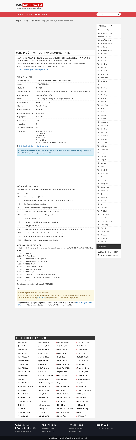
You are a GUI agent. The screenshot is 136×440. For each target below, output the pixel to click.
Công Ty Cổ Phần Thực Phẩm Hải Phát (31, 266)
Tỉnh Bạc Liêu (101, 61)
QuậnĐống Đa (61, 375)
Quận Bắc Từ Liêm (82, 357)
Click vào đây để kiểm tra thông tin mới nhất (33, 146)
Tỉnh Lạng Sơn (102, 153)
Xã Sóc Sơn (21, 405)
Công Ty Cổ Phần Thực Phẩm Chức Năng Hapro (45, 151)
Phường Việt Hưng (43, 405)
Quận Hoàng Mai (42, 346)
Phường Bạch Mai (62, 394)
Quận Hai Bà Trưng (63, 342)
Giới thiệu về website (48, 428)
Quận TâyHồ (41, 372)
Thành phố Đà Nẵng (104, 40)
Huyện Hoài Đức (82, 361)
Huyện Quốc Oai (62, 349)
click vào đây (41, 298)
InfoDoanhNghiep (70, 438)
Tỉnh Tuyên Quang (103, 231)
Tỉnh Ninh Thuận (102, 173)
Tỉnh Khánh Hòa (102, 136)
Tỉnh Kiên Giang (102, 139)
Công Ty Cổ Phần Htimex (27, 256)
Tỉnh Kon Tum (102, 143)
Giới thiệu (29, 14)
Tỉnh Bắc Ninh (102, 64)
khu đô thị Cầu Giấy (83, 379)
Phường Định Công (23, 398)
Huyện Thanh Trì (82, 353)
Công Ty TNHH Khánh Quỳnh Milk (30, 269)
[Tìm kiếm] (119, 14)
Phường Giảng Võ (42, 416)
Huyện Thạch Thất (62, 368)
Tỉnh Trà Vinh (101, 228)
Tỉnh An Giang (102, 47)
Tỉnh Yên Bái (101, 242)
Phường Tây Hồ (42, 398)
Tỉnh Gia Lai (101, 108)
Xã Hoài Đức (21, 390)
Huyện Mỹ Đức (81, 364)
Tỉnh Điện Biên (102, 98)
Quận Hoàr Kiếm (82, 375)
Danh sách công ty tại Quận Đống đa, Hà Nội (33, 70)
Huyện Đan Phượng (83, 342)
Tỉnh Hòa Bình (102, 129)
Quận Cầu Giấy (22, 342)
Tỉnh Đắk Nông (102, 95)
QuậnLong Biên (42, 379)
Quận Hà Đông (22, 353)
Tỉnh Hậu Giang (102, 125)
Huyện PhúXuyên (23, 383)
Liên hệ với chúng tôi (48, 431)
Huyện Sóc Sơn (42, 353)
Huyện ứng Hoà (42, 361)
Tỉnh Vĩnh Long (102, 235)
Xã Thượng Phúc (82, 401)
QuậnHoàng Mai (22, 375)
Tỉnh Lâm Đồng (102, 149)
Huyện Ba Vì (60, 357)
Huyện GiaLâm (61, 383)
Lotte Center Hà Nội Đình (45, 383)
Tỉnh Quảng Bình (102, 184)
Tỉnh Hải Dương (102, 122)
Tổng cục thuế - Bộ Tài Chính (38, 281)
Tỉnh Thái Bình (102, 211)
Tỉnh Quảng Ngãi (103, 190)
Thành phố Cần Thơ (103, 37)
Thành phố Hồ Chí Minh (105, 33)
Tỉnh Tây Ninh (102, 207)
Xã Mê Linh (21, 409)
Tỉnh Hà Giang (102, 112)
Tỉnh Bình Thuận (102, 81)
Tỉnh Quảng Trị (102, 197)
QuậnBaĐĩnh (80, 383)
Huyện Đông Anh (62, 361)
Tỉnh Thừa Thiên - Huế (104, 221)
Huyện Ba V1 (21, 379)
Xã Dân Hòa (60, 401)
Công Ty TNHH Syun (25, 253)
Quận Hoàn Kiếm (42, 357)
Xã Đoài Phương (82, 409)
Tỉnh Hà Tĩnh (101, 119)
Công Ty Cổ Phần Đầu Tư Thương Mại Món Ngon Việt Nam (38, 274)
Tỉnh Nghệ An (101, 166)
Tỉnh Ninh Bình (102, 170)
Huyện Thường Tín (23, 357)
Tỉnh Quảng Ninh (103, 194)
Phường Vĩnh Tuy (62, 390)
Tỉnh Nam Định (102, 163)
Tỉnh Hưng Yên (102, 132)
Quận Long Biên (62, 346)
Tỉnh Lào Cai (101, 156)
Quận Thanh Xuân (42, 349)
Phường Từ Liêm (42, 394)
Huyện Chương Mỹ (23, 349)
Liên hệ (44, 14)
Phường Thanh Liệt (43, 386)
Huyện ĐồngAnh (82, 372)
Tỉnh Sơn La (101, 204)
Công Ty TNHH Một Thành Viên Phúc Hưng (33, 261)
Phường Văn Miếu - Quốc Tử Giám (65, 409)
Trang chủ (19, 14)
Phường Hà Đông (62, 386)
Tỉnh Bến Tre (101, 67)
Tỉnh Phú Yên (101, 180)
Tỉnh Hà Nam (101, 115)
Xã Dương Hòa (41, 409)
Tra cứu (37, 14)
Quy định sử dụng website (76, 428)
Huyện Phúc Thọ (23, 361)
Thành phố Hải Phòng (104, 43)
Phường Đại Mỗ (22, 416)
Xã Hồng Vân (81, 394)
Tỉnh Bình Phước (102, 78)
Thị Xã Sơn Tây (22, 364)
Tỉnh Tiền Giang (102, 225)
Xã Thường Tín (81, 416)
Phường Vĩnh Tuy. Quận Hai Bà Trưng (26, 386)
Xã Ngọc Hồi (80, 405)
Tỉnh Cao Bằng (102, 88)
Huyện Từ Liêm (22, 368)
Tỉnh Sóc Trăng (102, 201)
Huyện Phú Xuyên (42, 368)
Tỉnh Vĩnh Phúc (102, 238)
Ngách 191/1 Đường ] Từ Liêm (45, 375)
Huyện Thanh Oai (62, 364)
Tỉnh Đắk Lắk (101, 91)
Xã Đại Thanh (61, 405)
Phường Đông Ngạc (24, 412)
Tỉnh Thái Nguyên (103, 214)
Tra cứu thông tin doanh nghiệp (105, 428)
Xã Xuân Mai (41, 401)
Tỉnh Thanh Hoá (102, 218)
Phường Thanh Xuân (83, 390)
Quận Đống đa (81, 349)
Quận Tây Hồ (81, 346)
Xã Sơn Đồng (61, 416)
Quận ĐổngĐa (61, 379)
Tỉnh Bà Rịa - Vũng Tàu (104, 50)
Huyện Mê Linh (41, 364)
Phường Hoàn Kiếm (24, 394)
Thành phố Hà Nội (82, 368)
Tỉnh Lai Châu (102, 146)
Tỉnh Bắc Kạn (101, 57)
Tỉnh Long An (101, 160)
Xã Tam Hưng (81, 398)
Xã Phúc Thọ (41, 412)
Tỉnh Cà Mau (101, 84)
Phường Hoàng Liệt (63, 398)
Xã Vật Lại (80, 412)
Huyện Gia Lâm (61, 353)
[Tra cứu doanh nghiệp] (30, 6)
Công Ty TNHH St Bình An (27, 264)
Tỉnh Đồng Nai (102, 102)
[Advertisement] (55, 36)
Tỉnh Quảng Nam (103, 187)
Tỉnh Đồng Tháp (102, 105)
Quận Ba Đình (22, 346)
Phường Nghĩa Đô (42, 390)
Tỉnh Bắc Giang (102, 54)
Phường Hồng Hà (62, 412)
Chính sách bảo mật (75, 431)
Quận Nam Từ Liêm (43, 342)
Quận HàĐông (61, 372)
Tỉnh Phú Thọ (101, 177)
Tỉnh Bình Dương (103, 74)
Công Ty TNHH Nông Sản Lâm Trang (31, 272)
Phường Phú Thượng (24, 401)
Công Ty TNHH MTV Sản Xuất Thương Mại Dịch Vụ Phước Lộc (39, 277)
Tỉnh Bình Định (102, 71)
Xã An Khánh (81, 386)
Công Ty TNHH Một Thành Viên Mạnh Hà (32, 259)
